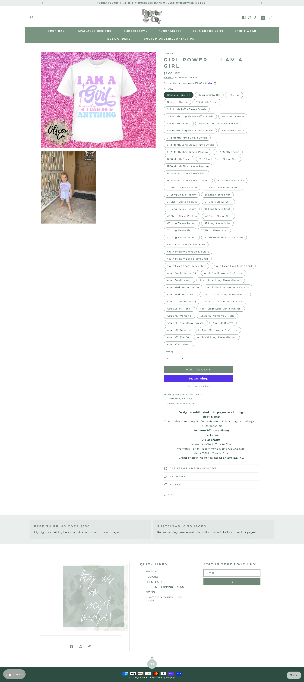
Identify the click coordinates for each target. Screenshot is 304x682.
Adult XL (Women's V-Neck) (217, 315)
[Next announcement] (261, 3)
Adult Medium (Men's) (181, 294)
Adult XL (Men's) (223, 323)
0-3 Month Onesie (207, 102)
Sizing (150, 592)
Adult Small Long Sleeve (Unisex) (220, 280)
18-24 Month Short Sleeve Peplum (188, 180)
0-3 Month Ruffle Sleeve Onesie (186, 109)
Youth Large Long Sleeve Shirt (233, 266)
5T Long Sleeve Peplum (181, 237)
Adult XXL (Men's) (178, 337)
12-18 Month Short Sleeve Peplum (188, 166)
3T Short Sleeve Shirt (218, 201)
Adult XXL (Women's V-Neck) (220, 330)
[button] (31, 16)
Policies (152, 576)
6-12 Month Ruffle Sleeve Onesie (187, 137)
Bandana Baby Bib (178, 95)
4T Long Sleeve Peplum (181, 223)
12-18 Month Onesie (179, 159)
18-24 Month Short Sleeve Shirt (186, 173)
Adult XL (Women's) (179, 315)
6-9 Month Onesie (233, 130)
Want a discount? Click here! (164, 599)
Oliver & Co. (144, 677)
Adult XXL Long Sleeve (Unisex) (216, 337)
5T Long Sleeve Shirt (180, 230)
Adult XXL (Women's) (180, 330)
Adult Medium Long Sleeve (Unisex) (225, 294)
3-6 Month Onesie (233, 116)
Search (151, 571)
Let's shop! (154, 581)
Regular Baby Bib (209, 95)
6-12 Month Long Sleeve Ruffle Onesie (190, 144)
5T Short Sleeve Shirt (214, 230)
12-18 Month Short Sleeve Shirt (218, 159)
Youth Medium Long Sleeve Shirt (187, 258)
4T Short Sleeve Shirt (218, 216)
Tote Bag (234, 95)
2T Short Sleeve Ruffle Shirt (222, 187)
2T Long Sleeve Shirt (217, 194)
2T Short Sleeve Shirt (231, 180)
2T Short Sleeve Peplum (182, 187)
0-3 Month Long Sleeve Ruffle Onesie (190, 116)
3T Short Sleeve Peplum (182, 201)
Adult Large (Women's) (181, 301)
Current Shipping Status (165, 586)
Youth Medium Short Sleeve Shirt (188, 251)
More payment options (198, 386)
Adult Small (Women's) (181, 273)
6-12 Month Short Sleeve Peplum (187, 152)
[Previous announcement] (42, 3)
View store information (181, 403)
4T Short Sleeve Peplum (182, 216)
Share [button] (170, 494)
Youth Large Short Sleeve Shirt (186, 266)
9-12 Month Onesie (227, 152)
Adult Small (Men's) (179, 280)
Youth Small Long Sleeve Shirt (186, 244)
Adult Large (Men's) (179, 308)
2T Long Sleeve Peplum (181, 194)
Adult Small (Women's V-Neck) (223, 273)
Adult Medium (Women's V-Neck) (228, 287)
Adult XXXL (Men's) (179, 344)
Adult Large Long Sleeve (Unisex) (220, 308)
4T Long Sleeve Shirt (217, 223)
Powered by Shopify (163, 677)
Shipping (168, 77)
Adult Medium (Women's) (183, 287)
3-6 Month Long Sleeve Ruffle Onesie (190, 130)
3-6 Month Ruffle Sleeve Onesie (218, 123)
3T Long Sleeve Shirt (217, 209)
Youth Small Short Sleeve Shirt (224, 237)
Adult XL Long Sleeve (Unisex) (186, 323)
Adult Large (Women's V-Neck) (223, 301)
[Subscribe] (231, 581)
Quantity (168, 351)
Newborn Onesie (177, 102)
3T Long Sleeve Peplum (181, 209)
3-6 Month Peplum (178, 123)
